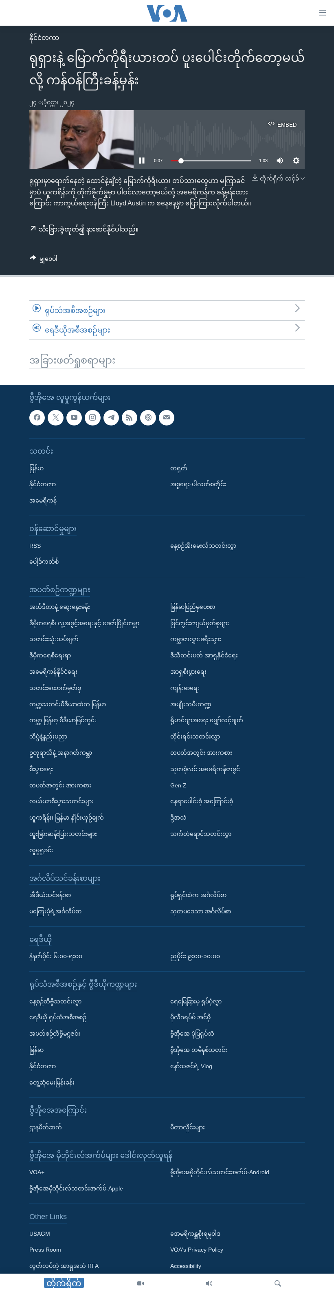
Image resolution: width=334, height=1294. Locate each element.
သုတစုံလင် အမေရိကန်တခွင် (205, 769)
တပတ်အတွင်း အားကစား (60, 785)
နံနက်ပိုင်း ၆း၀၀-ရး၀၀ (55, 956)
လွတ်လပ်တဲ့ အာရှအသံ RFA (64, 1266)
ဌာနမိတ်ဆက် (45, 1127)
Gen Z (178, 785)
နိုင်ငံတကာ (44, 37)
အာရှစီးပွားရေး (188, 671)
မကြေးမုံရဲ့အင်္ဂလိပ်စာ (55, 911)
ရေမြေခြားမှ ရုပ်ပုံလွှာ (196, 1001)
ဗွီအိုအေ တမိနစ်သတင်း (198, 1050)
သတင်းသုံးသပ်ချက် (54, 639)
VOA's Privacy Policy (196, 1249)
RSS (35, 545)
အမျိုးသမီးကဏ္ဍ (190, 704)
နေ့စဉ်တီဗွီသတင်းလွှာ (55, 1001)
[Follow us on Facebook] (37, 417)
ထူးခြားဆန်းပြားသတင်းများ (63, 834)
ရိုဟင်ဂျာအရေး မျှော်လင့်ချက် (206, 720)
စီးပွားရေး (41, 769)
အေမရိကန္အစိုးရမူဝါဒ (195, 1233)
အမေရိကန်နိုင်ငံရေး (53, 671)
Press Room (45, 1249)
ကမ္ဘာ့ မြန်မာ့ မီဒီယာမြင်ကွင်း (63, 720)
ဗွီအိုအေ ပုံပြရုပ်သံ (192, 1033)
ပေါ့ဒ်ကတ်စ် (44, 561)
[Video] (140, 1284)
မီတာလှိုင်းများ (187, 1127)
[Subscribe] (166, 417)
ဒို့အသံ (178, 817)
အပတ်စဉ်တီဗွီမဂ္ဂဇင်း (54, 1033)
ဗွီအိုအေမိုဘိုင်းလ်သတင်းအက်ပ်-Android (219, 1172)
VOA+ (36, 1172)
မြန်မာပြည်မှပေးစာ (192, 607)
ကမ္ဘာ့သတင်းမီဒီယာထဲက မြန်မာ (67, 704)
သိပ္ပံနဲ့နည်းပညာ (48, 736)
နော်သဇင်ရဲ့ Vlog (191, 1066)
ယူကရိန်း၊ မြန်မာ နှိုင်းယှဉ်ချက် (66, 817)
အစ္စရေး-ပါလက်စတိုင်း (198, 484)
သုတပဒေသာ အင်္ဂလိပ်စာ (200, 911)
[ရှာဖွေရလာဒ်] (278, 1284)
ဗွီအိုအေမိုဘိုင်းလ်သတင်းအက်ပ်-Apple (76, 1188)
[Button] (43, 260)
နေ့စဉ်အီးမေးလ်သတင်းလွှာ (203, 545)
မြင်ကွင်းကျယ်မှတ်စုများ (199, 623)
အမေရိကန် (43, 500)
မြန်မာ (36, 468)
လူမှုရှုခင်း (41, 850)
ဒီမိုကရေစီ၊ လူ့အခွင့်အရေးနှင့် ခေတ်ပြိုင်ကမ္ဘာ (84, 623)
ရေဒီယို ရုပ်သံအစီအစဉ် (57, 1017)
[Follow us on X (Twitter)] (55, 417)
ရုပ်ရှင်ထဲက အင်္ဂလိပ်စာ (198, 895)
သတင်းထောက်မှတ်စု (55, 688)
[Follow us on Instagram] (92, 417)
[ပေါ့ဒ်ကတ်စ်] (148, 417)
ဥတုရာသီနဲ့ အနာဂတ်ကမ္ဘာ (60, 753)
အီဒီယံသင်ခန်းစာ (50, 895)
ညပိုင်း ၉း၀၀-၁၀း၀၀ (195, 956)
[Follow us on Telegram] (111, 417)
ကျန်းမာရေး (185, 688)
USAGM (39, 1233)
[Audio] (209, 1284)
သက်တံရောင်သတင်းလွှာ (200, 834)
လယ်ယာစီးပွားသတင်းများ (61, 801)
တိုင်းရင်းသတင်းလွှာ (195, 736)
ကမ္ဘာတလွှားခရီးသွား (195, 639)
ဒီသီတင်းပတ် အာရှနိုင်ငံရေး (204, 655)
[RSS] (129, 417)
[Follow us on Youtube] (74, 417)
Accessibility (185, 1266)
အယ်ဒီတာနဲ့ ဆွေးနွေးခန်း (59, 607)
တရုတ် (178, 468)
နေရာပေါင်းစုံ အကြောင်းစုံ (201, 801)
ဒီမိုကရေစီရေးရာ (50, 655)
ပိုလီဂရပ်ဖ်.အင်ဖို (190, 1017)
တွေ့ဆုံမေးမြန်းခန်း (52, 1082)
